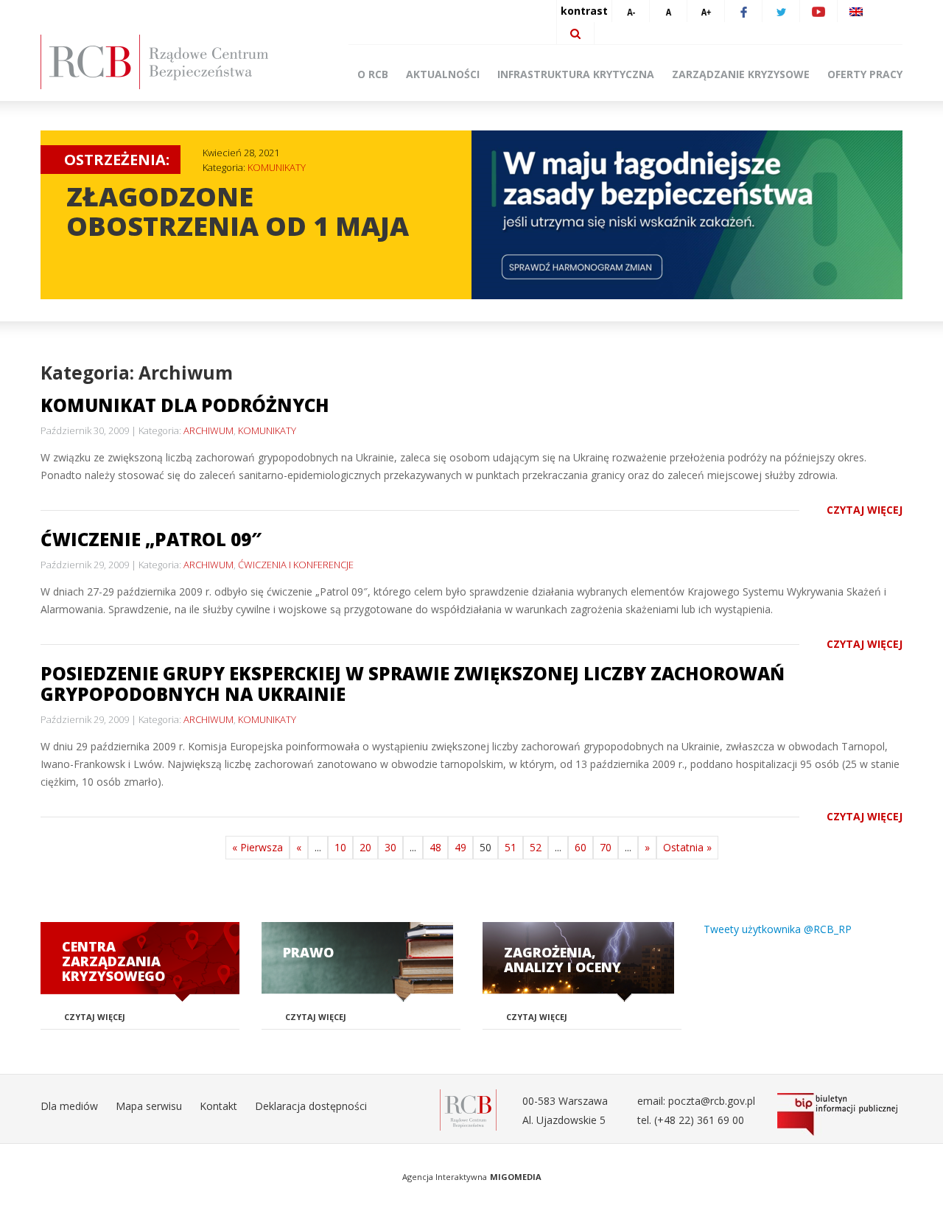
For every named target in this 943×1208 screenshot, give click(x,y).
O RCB (372, 74)
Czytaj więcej (864, 510)
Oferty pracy (864, 74)
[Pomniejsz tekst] (630, 11)
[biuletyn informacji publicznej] (839, 1114)
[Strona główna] (177, 62)
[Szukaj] (575, 33)
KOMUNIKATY (277, 167)
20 (365, 847)
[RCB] (468, 1109)
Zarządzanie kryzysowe (741, 74)
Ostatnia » (687, 847)
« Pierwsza (257, 847)
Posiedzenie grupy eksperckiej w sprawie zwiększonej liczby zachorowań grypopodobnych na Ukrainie (413, 683)
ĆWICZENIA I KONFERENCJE (296, 564)
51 (510, 847)
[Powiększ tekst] (706, 11)
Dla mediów (69, 1106)
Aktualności (443, 74)
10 (340, 847)
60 (580, 847)
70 (605, 847)
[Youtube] (818, 11)
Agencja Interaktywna (444, 1176)
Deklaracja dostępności (311, 1106)
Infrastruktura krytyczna (575, 74)
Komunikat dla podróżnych (185, 405)
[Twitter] (781, 11)
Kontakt (218, 1106)
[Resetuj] (668, 11)
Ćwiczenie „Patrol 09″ (151, 539)
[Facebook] (743, 11)
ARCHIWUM (208, 430)
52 (535, 847)
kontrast (584, 11)
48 (435, 847)
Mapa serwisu (149, 1106)
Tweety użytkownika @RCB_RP (778, 929)
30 (390, 847)
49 (460, 847)
